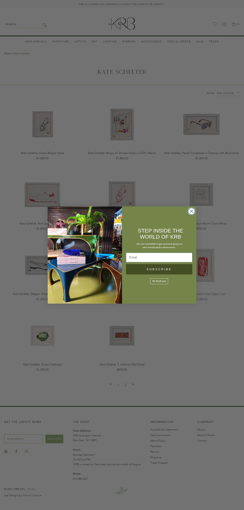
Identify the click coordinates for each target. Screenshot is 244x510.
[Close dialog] (191, 211)
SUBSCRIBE (159, 269)
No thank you (159, 281)
